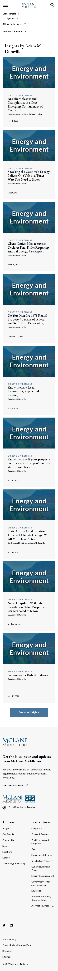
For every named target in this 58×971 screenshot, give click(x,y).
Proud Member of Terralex (22, 807)
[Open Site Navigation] (5, 5)
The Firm (8, 822)
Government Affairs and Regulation (41, 883)
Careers (6, 857)
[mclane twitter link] (4, 925)
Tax (33, 849)
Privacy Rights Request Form (16, 945)
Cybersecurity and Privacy (40, 868)
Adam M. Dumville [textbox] (12, 31)
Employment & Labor (41, 855)
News (5, 846)
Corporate (36, 828)
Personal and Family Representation (41, 898)
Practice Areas (40, 822)
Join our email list (15, 785)
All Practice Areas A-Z (42, 905)
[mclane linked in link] (11, 925)
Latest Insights (11, 13)
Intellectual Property (42, 860)
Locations (7, 851)
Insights (6, 828)
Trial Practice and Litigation (40, 842)
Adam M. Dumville (18, 114)
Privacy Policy (9, 939)
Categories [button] (9, 18)
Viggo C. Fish (36, 114)
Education (36, 890)
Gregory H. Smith (18, 543)
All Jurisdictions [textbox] (12, 23)
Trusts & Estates (40, 834)
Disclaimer (7, 951)
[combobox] (28, 24)
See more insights (29, 712)
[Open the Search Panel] (52, 5)
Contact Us (8, 840)
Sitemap (6, 956)
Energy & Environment (20, 95)
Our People (8, 834)
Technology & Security (13, 863)
